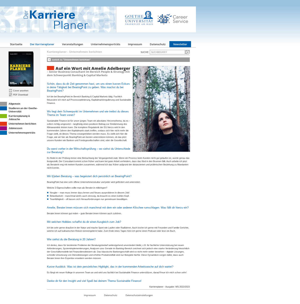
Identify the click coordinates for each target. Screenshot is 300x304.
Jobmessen (15, 128)
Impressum (135, 44)
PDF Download (20, 94)
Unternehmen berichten (22, 123)
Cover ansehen (20, 90)
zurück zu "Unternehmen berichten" (71, 59)
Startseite (16, 44)
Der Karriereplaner (42, 44)
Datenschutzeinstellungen (139, 295)
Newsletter (180, 44)
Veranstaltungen (72, 44)
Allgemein (14, 103)
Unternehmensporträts (105, 44)
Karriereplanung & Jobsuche (19, 118)
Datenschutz (158, 44)
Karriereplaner (57, 51)
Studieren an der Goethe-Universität (23, 110)
